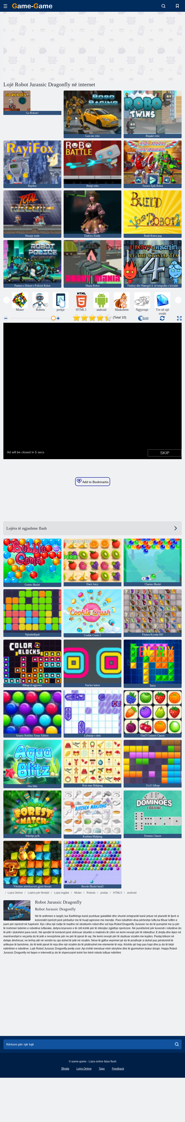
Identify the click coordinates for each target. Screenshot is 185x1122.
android (131, 892)
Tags (102, 1068)
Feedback (118, 1068)
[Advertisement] (48, 45)
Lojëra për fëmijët (38, 892)
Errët (145, 318)
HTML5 (117, 892)
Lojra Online (15, 892)
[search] (177, 1044)
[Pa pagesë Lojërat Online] (32, 5)
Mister (78, 892)
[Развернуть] (179, 318)
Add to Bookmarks (95, 482)
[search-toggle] (163, 6)
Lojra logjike (61, 892)
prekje (104, 892)
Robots (90, 892)
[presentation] (6, 300)
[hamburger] (5, 6)
